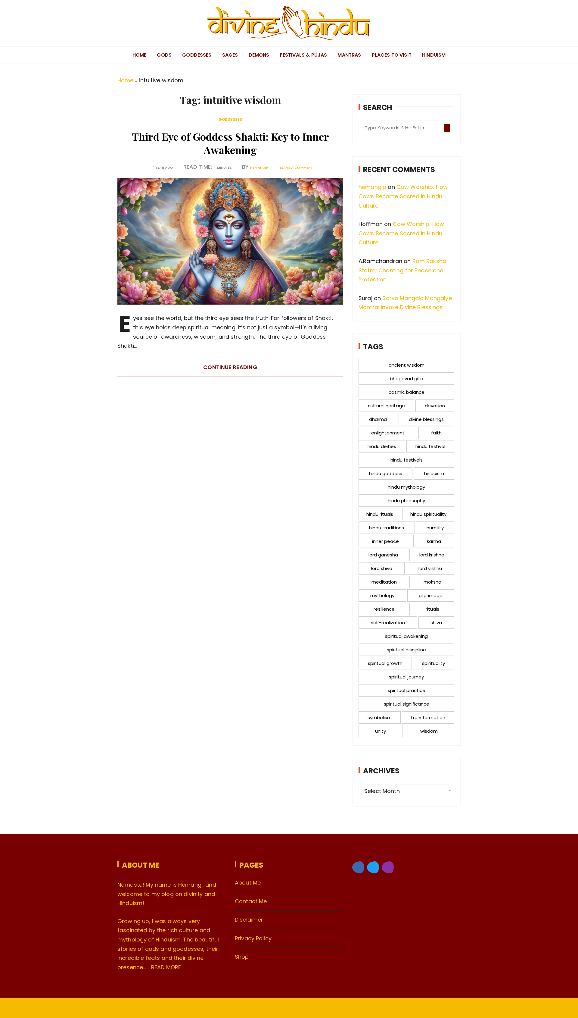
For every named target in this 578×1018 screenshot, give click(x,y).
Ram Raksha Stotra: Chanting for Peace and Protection (402, 270)
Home (125, 80)
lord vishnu (430, 568)
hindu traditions (386, 528)
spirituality (433, 663)
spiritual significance (406, 704)
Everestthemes (187, 1008)
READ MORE (166, 967)
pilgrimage (431, 595)
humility (435, 528)
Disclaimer (249, 919)
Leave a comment (296, 167)
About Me (248, 882)
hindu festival (430, 446)
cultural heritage (386, 406)
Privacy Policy (253, 938)
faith (436, 433)
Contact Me (251, 901)
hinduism (434, 473)
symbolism (380, 717)
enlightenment (388, 433)
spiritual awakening (406, 636)
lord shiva (381, 568)
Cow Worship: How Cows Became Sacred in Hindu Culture (403, 196)
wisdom (429, 731)
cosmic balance (406, 392)
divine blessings (426, 419)
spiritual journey (406, 677)
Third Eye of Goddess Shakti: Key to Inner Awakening (230, 143)
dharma (378, 419)
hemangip (259, 167)
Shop (242, 956)
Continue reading (230, 367)
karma (434, 541)
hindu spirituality (428, 514)
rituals (432, 609)
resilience (384, 609)
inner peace (385, 541)
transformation (428, 717)
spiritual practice (406, 690)
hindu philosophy (406, 500)
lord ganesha (383, 555)
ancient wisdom (406, 365)
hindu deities (382, 446)
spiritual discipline (406, 650)
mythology (382, 595)
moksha (432, 582)
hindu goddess (385, 473)
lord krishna (431, 555)
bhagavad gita (406, 378)
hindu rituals (379, 514)
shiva (436, 622)
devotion (435, 406)
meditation (384, 582)
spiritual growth (385, 663)
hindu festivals (406, 460)
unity (380, 731)
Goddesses (230, 119)
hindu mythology (406, 487)
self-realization (388, 622)
